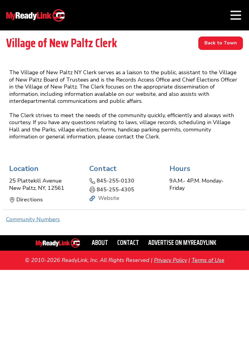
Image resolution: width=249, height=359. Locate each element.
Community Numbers (33, 219)
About (100, 242)
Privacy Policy (170, 260)
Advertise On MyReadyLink (182, 242)
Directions (29, 199)
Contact (128, 242)
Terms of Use (208, 260)
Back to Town (220, 43)
